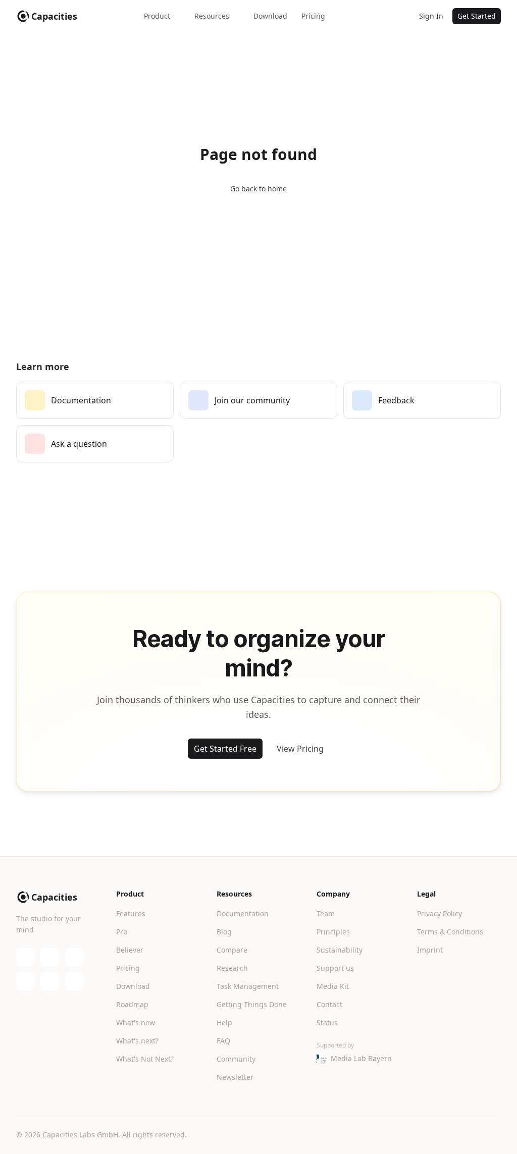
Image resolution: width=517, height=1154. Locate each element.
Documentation (243, 913)
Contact (329, 1004)
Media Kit (333, 986)
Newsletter (235, 1077)
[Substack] (74, 957)
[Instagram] (49, 981)
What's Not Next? (145, 1059)
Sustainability (340, 950)
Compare (232, 950)
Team (326, 913)
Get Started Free (225, 748)
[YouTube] (49, 957)
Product (157, 16)
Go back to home (258, 188)
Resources (211, 16)
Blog (224, 931)
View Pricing (300, 748)
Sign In (431, 16)
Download (270, 16)
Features (130, 913)
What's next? (137, 1040)
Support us (335, 968)
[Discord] (25, 957)
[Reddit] (74, 981)
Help (224, 1022)
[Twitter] (25, 981)
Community (236, 1059)
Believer (129, 950)
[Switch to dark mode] (400, 16)
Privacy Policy (439, 913)
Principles (333, 931)
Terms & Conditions (450, 931)
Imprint (430, 950)
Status (327, 1022)
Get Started (476, 16)
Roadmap (132, 1004)
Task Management (248, 986)
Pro (121, 931)
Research (232, 968)
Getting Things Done (252, 1004)
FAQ (223, 1040)
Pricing (313, 16)
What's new (135, 1022)
